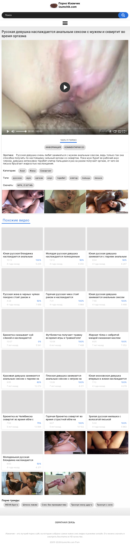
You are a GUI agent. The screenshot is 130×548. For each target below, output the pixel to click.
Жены (33, 170)
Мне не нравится (56, 141)
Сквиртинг (46, 170)
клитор (74, 178)
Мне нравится (52, 141)
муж (28, 178)
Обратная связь (65, 522)
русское (17, 178)
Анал (22, 170)
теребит (61, 178)
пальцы (86, 178)
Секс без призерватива (54, 504)
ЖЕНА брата (11, 504)
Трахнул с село (105, 504)
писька (98, 178)
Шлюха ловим (30, 504)
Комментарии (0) (74, 147)
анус (49, 178)
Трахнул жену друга (81, 504)
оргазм (39, 178)
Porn (77, 542)
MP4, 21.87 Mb (25, 185)
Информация (53, 147)
